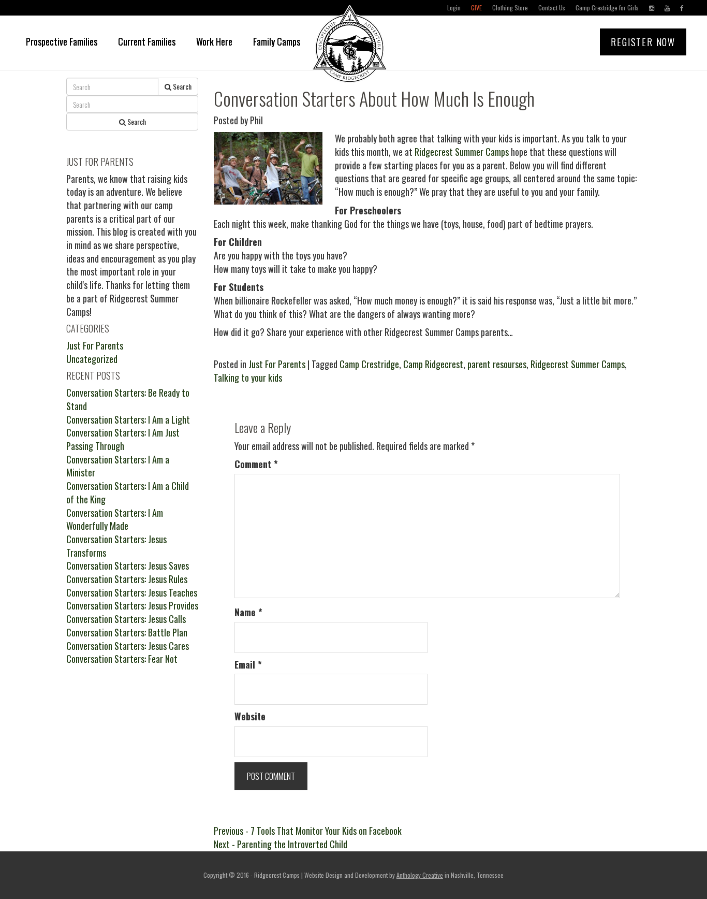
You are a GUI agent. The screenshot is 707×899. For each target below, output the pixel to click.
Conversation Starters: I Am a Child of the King (127, 492)
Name (248, 612)
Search (181, 86)
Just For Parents (276, 364)
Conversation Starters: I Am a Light (128, 419)
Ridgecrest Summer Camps (462, 151)
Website (250, 716)
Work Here (214, 41)
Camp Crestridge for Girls (607, 7)
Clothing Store (510, 7)
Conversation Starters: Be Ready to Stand (127, 399)
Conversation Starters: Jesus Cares (127, 646)
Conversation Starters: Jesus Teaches (131, 592)
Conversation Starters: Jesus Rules (126, 579)
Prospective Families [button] (61, 41)
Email (248, 664)
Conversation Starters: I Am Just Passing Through (123, 439)
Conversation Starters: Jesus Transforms (116, 545)
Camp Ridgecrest (433, 364)
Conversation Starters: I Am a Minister (117, 466)
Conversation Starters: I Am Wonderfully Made (114, 519)
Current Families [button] (146, 41)
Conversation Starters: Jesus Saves (127, 565)
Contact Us (551, 7)
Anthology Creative (419, 875)
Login (454, 7)
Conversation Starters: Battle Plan (126, 632)
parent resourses (496, 364)
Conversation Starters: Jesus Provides (132, 605)
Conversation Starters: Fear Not (122, 658)
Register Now (643, 42)
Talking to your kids (248, 377)
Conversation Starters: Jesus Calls (126, 619)
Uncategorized (91, 359)
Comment (256, 464)
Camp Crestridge (369, 364)
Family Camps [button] (276, 41)
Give (476, 7)
